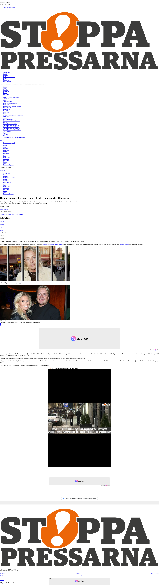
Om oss (27, 84)
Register (5, 122)
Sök (1, 140)
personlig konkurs (124, 244)
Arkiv (31, 84)
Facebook (2, 221)
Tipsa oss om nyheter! (9, 7)
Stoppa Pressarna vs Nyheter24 (11, 128)
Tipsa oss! (2, 170)
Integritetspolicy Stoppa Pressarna (12, 106)
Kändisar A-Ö (7, 81)
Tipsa (1, 84)
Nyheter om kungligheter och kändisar (13, 115)
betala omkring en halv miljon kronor (52, 244)
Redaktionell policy (39, 84)
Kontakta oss (7, 84)
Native (5, 113)
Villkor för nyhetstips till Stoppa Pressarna (14, 137)
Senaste (5, 87)
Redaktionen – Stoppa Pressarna (11, 121)
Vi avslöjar (6, 80)
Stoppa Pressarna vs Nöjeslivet (11, 127)
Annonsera (15, 84)
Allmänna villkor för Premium (11, 97)
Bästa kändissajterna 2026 (10, 103)
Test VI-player (7, 131)
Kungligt (5, 75)
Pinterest (2, 227)
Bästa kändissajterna (155, 573)
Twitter (2, 224)
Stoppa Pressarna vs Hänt (10, 124)
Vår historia (6, 134)
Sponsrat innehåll (79, 575)
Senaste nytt (6, 72)
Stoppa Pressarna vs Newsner (11, 125)
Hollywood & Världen (9, 77)
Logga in (5, 110)
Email (1, 230)
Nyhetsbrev (6, 116)
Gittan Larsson (4, 209)
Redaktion (21, 84)
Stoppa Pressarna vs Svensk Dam (12, 130)
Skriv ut (2, 235)
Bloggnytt (6, 104)
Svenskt (5, 74)
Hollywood (6, 91)
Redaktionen (2, 573)
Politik (5, 78)
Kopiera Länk (3, 233)
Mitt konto (6, 112)
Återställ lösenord (8, 101)
